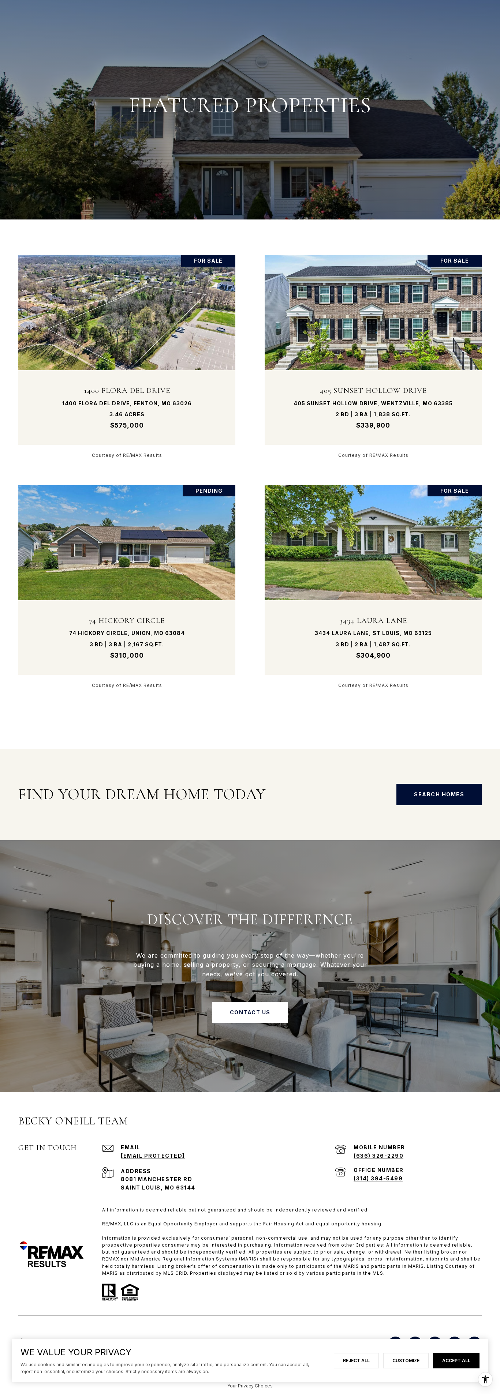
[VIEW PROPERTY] (127, 350)
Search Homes (439, 794)
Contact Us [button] (250, 1012)
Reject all (356, 1360)
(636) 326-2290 (378, 1156)
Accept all (456, 1360)
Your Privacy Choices (250, 1386)
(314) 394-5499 (378, 1178)
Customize (405, 1360)
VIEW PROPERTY (127, 356)
